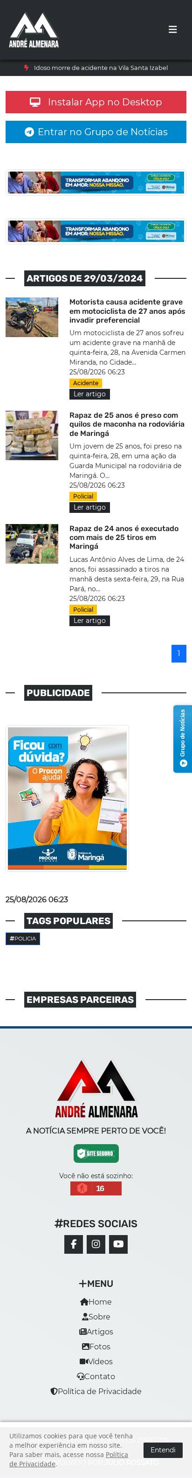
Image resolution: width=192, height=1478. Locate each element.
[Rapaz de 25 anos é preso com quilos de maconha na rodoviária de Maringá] (32, 443)
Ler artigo (90, 403)
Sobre (99, 1326)
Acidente (85, 391)
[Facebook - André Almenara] (73, 1253)
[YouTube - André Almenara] (118, 1253)
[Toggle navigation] (173, 30)
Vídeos (100, 1371)
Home (100, 1311)
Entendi (163, 1450)
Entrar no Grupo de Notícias (103, 140)
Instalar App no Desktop (105, 111)
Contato (99, 1385)
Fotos (99, 1356)
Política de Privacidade (100, 1400)
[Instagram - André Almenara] (96, 1253)
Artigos (100, 1341)
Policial (83, 505)
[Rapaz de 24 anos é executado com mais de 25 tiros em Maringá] (32, 552)
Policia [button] (25, 947)
